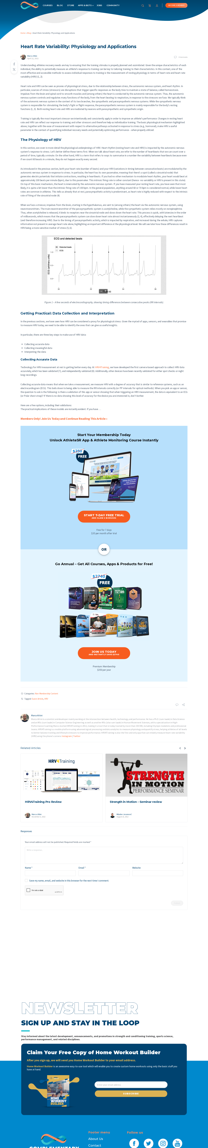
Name (28, 867)
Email (82, 867)
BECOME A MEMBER (176, 5)
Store (70, 5)
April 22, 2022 (32, 58)
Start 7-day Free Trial (104, 516)
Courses (47, 5)
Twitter (76, 736)
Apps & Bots (84, 5)
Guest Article (37, 698)
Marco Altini (32, 56)
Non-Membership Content (46, 693)
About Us (95, 1139)
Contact (94, 1145)
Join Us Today (104, 653)
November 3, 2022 (38, 817)
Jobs (99, 5)
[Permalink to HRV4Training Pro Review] (61, 775)
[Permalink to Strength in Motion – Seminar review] (146, 775)
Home (23, 33)
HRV (46, 698)
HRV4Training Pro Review (43, 802)
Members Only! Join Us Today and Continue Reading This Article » (64, 419)
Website (136, 867)
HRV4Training (102, 367)
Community (113, 5)
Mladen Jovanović (124, 814)
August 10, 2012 (122, 817)
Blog (60, 5)
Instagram (67, 736)
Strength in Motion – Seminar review (136, 802)
